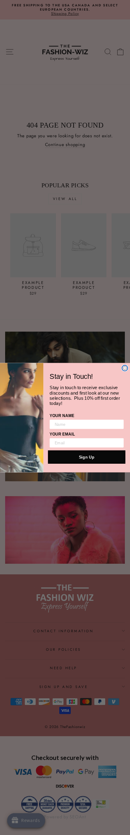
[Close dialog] (125, 368)
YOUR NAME (62, 415)
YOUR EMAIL (62, 434)
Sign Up (87, 457)
